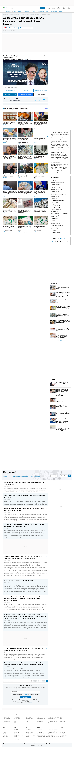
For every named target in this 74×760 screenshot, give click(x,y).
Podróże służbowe (51, 733)
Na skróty (61, 727)
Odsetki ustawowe (51, 735)
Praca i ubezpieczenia (41, 718)
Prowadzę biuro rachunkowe (53, 717)
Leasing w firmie (40, 721)
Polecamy (52, 379)
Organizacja (5, 729)
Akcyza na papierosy (55, 228)
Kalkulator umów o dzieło (56, 187)
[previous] (31, 681)
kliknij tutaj (31, 702)
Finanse (61, 718)
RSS (46, 743)
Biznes (19, 11)
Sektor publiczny (26, 11)
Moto (47, 11)
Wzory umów (62, 733)
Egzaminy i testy (17, 733)
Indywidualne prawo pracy (19, 715)
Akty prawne (28, 727)
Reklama (57, 743)
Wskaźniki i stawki (52, 727)
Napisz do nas (26, 90)
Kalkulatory (56, 177)
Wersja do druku (11, 90)
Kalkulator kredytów (55, 191)
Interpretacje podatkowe (56, 232)
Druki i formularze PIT (55, 205)
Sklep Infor (28, 722)
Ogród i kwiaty (62, 721)
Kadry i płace (5, 735)
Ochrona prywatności (12, 743)
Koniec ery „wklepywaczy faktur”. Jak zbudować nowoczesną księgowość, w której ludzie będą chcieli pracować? (60, 138)
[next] (47, 681)
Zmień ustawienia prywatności (25, 743)
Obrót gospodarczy (26, 475)
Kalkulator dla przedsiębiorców (57, 182)
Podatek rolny (54, 227)
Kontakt (51, 743)
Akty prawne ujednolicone (30, 735)
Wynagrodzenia (17, 717)
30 (67, 241)
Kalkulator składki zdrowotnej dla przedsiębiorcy (58, 180)
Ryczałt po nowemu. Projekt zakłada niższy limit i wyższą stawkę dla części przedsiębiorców (60, 135)
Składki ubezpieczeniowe (52, 732)
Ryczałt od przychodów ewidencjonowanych (56, 222)
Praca (27, 721)
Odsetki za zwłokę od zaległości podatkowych (57, 215)
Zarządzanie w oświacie (18, 735)
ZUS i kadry (34, 475)
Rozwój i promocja (6, 733)
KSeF (66, 11)
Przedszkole (16, 729)
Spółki (38, 717)
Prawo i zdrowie (29, 724)
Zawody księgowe (6, 721)
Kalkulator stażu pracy (41, 735)
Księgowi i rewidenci (7, 476)
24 (52, 241)
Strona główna (5, 14)
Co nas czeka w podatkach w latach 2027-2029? (59, 142)
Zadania (4, 732)
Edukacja (61, 11)
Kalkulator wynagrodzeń (56, 184)
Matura (15, 736)
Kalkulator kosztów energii (56, 189)
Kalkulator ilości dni (55, 196)
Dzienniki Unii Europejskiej (30, 733)
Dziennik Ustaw (28, 729)
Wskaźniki (55, 211)
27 (60, 241)
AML (49, 722)
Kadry (15, 11)
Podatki (11, 475)
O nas (4, 743)
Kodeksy (27, 736)
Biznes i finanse (40, 715)
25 (55, 241)
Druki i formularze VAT (55, 207)
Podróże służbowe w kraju (53, 729)
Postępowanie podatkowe (56, 203)
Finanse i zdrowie (40, 722)
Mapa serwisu (64, 743)
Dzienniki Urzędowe (29, 732)
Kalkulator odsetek (40, 733)
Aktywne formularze (58, 200)
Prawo (33, 11)
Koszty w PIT (54, 220)
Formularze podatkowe (56, 209)
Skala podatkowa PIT (55, 218)
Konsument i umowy (29, 718)
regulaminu (26, 694)
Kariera (42, 743)
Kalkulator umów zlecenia (56, 186)
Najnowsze (60, 132)
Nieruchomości (54, 11)
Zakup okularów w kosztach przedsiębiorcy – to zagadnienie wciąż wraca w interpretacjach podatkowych (60, 152)
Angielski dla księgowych (35, 476)
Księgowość (8, 11)
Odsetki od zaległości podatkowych (58, 194)
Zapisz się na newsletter (42, 90)
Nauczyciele (16, 732)
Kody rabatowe (62, 732)
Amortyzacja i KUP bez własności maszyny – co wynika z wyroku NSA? (60, 171)
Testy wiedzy (16, 739)
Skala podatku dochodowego (53, 736)
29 (65, 241)
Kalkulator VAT (39, 732)
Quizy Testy (53, 230)
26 (57, 241)
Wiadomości (17, 14)
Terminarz (56, 238)
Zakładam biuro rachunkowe (53, 715)
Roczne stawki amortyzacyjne (57, 225)
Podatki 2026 (53, 283)
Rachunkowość (54, 202)
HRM (15, 722)
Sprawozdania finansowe (52, 721)
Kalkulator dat (54, 198)
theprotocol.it (62, 736)
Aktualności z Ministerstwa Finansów (20, 476)
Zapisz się (25, 697)
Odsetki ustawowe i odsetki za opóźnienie (59, 213)
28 (62, 241)
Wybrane (66, 132)
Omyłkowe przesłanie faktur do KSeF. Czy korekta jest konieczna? (59, 165)
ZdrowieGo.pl (62, 729)
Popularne (54, 132)
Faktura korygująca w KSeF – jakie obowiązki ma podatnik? (58, 161)
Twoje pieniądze (40, 11)
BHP (15, 721)
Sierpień (62, 238)
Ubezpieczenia (17, 718)
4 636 (43, 681)
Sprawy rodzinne (29, 715)
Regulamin (36, 743)
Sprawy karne (28, 717)
